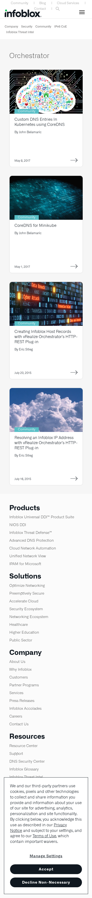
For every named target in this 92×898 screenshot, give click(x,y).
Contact (40, 8)
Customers (18, 677)
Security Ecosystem (26, 609)
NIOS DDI (17, 525)
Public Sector (20, 640)
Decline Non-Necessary (46, 882)
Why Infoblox (20, 669)
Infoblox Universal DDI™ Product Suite (41, 517)
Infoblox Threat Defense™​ (30, 532)
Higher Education (24, 632)
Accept (46, 869)
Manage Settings (46, 856)
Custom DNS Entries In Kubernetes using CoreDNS (39, 122)
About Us (17, 661)
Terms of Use (44, 836)
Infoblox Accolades (25, 708)
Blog (42, 3)
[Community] (46, 72)
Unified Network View (27, 556)
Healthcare (18, 624)
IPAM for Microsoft (25, 564)
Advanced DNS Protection (31, 540)
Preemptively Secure (26, 593)
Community (19, 3)
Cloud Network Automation (32, 548)
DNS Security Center (27, 761)
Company (11, 26)
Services (16, 693)
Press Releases (21, 700)
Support (16, 753)
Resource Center (23, 746)
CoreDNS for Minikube (35, 225)
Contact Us (18, 724)
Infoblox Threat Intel (20, 32)
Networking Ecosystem (28, 617)
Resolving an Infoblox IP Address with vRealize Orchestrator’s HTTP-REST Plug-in (46, 442)
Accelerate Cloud (23, 601)
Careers (15, 716)
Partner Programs (24, 685)
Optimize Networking (27, 585)
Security (26, 26)
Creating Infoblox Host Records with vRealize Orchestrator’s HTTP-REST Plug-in (46, 336)
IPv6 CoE (60, 26)
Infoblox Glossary (24, 769)
